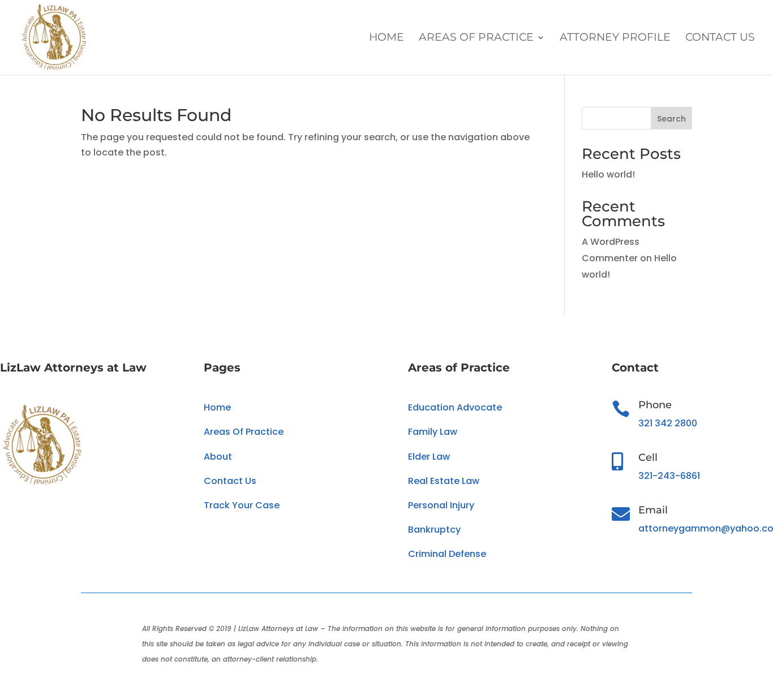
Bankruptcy (434, 529)
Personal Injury (441, 505)
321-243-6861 (669, 475)
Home (386, 38)
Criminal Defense (447, 553)
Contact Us (720, 38)
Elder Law (429, 456)
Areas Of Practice (476, 38)
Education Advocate (455, 407)
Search (671, 118)
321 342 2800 (667, 423)
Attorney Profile (615, 38)
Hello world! (608, 174)
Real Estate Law (443, 480)
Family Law (432, 431)
